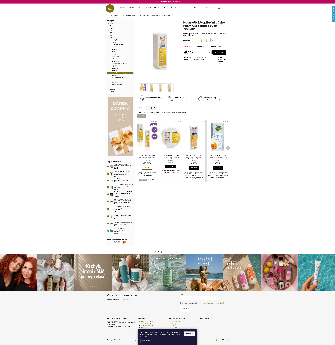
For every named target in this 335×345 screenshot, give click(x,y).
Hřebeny (114, 49)
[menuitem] (123, 7)
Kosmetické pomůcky (119, 73)
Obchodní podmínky (177, 328)
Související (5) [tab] (151, 108)
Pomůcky (113, 42)
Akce (111, 23)
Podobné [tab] (142, 116)
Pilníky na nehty (116, 80)
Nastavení (146, 341)
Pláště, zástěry (116, 56)
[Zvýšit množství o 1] (209, 52)
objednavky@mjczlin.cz (148, 321)
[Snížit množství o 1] (201, 52)
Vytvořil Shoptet (223, 340)
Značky (112, 92)
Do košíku (220, 52)
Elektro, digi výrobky (117, 45)
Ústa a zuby (115, 87)
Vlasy (111, 28)
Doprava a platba (176, 322)
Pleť (111, 30)
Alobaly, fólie (115, 68)
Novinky (112, 26)
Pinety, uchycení (117, 54)
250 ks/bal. (151, 180)
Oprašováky (115, 70)
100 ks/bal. (143, 180)
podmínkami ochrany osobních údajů (212, 303)
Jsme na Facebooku (147, 325)
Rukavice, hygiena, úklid (119, 82)
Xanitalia (219, 46)
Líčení (111, 35)
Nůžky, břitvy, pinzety (118, 47)
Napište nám (174, 326)
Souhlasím (189, 334)
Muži (111, 37)
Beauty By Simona (115, 40)
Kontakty (173, 324)
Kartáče (114, 52)
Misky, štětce (115, 61)
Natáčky (114, 59)
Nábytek (112, 89)
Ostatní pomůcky (117, 85)
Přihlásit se (185, 309)
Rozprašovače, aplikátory (119, 63)
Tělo (111, 33)
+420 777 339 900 (146, 323)
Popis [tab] (140, 108)
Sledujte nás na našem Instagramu (169, 252)
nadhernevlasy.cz (146, 327)
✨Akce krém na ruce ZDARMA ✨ (167, 2)
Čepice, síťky (115, 66)
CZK (204, 7)
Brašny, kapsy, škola (117, 77)
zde (148, 336)
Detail (147, 168)
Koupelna (114, 75)
